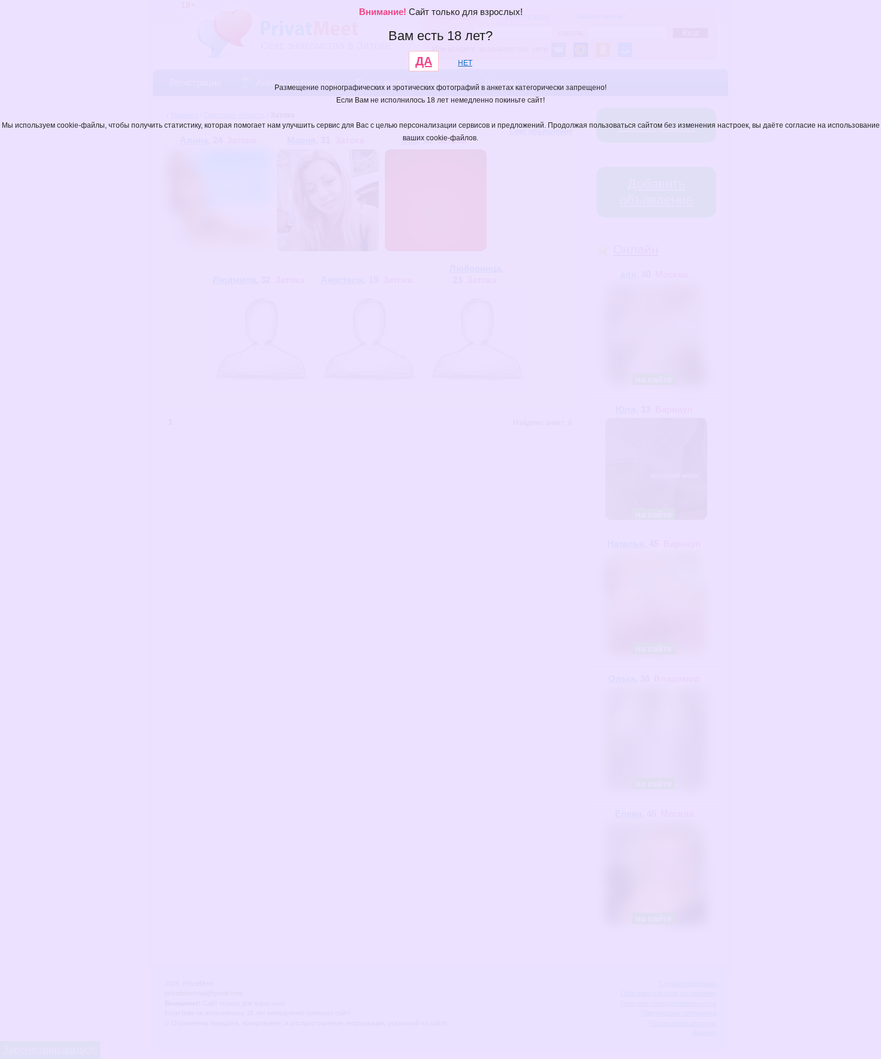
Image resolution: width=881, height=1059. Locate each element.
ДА (423, 61)
